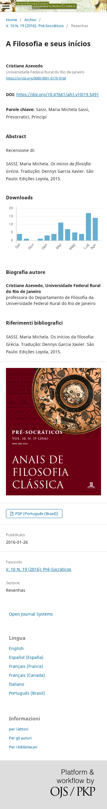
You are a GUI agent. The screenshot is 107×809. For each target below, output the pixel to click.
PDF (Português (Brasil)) (36, 513)
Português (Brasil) (27, 693)
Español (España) (26, 657)
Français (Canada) (27, 675)
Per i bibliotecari (23, 747)
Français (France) (26, 666)
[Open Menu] (6, 6)
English (16, 648)
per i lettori (18, 729)
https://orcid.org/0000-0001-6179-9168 (36, 78)
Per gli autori (20, 738)
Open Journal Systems (31, 614)
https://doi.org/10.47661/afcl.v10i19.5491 (57, 94)
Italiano (16, 684)
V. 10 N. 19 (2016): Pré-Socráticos (35, 25)
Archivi (30, 19)
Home (11, 19)
